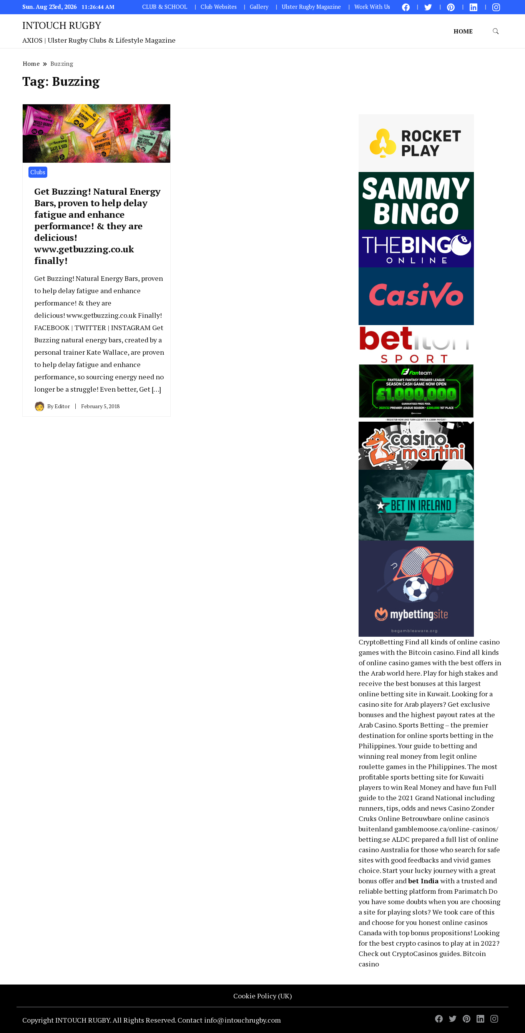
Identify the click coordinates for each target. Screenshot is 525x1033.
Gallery (259, 6)
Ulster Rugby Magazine (311, 6)
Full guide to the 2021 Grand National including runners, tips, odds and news (428, 798)
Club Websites (219, 6)
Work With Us (372, 6)
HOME (463, 31)
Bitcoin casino (431, 652)
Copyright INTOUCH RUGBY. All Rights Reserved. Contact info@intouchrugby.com (151, 1020)
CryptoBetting (381, 641)
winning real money (390, 756)
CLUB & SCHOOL (164, 6)
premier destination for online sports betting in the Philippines (426, 735)
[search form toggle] (496, 31)
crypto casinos (418, 943)
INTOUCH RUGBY (61, 25)
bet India (423, 880)
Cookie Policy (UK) (262, 995)
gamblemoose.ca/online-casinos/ (446, 828)
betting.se (374, 839)
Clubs (37, 172)
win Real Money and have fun (437, 787)
